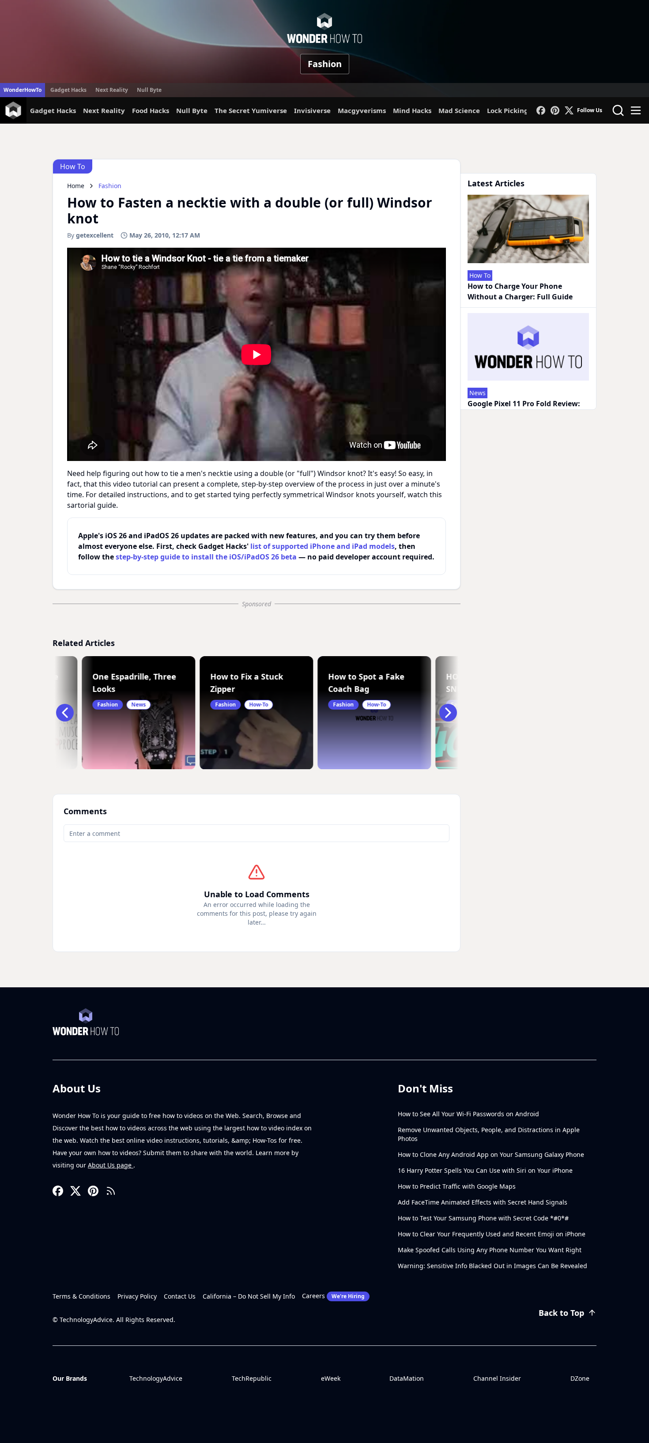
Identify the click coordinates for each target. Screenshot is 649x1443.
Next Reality (111, 90)
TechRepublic (252, 1378)
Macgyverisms (362, 110)
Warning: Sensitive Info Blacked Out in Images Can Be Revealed (492, 1266)
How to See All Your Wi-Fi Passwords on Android (468, 1114)
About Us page (110, 1165)
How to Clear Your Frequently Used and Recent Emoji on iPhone (491, 1234)
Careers (333, 1296)
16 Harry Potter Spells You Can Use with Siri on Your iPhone (485, 1170)
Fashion (325, 64)
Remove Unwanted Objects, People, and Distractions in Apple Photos (489, 1134)
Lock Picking (507, 110)
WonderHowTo (23, 90)
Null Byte (149, 90)
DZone (579, 1378)
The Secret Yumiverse (251, 110)
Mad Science (459, 110)
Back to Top (561, 1312)
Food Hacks (150, 110)
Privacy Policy (137, 1296)
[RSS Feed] (111, 1191)
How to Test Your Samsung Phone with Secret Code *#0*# (483, 1218)
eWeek (330, 1378)
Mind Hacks (412, 110)
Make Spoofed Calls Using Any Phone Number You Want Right (489, 1250)
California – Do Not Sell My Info (249, 1296)
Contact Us (180, 1296)
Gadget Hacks (68, 90)
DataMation (406, 1378)
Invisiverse (312, 110)
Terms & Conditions (81, 1296)
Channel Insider (497, 1378)
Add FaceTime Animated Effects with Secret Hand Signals (482, 1202)
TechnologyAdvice (155, 1378)
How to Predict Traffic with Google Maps (457, 1186)
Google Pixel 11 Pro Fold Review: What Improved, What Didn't (524, 409)
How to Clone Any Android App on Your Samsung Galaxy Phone (491, 1154)
